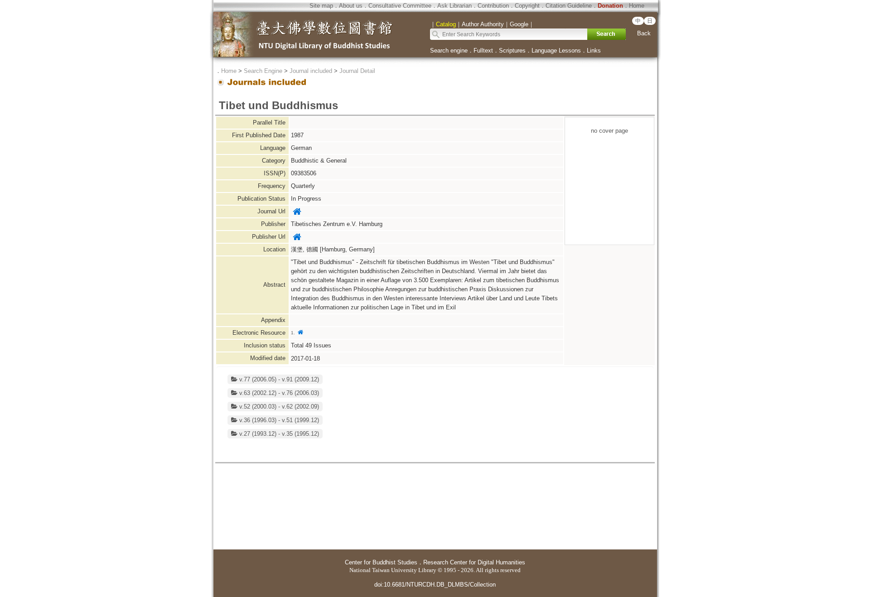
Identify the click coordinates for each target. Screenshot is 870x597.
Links (594, 50)
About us (350, 5)
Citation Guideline (569, 5)
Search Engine (263, 70)
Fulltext (483, 50)
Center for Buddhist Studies (381, 562)
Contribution (493, 5)
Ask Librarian (454, 5)
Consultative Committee (399, 5)
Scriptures (512, 50)
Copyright (527, 5)
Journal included (311, 70)
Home (636, 5)
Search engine (449, 50)
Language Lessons (556, 50)
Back (644, 33)
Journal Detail (357, 70)
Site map (321, 5)
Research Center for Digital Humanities (474, 562)
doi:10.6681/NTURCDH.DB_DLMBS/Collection (435, 584)
